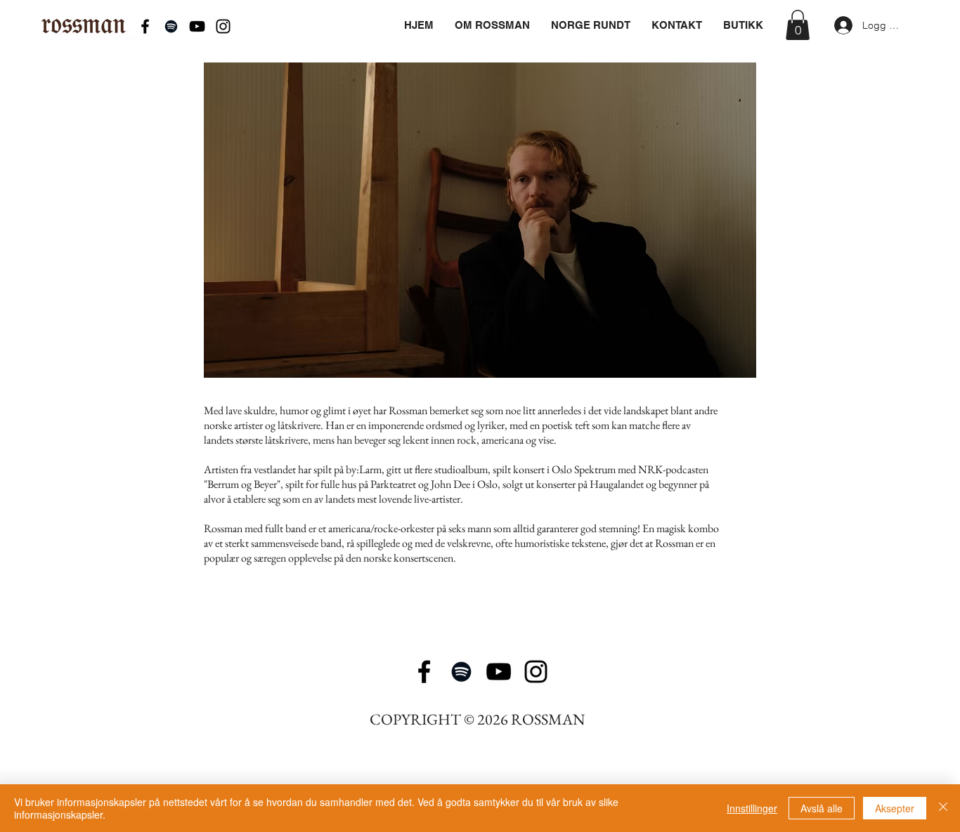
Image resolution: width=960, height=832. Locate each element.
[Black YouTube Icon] (197, 26)
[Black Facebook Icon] (145, 26)
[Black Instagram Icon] (223, 26)
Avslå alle (821, 808)
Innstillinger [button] (752, 808)
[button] (797, 25)
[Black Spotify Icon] (171, 26)
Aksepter (894, 808)
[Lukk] (943, 808)
